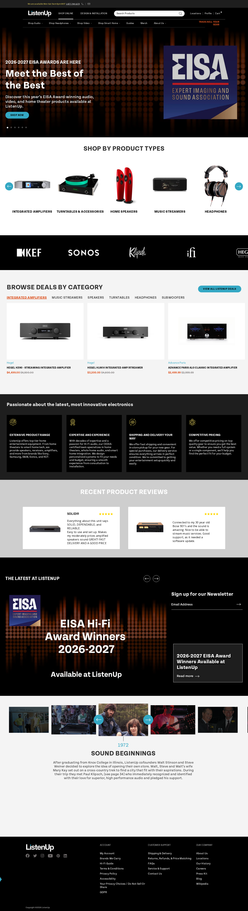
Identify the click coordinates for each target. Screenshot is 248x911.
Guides (130, 23)
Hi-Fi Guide (106, 863)
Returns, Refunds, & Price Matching (169, 858)
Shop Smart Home (108, 23)
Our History (203, 863)
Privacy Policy (108, 873)
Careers (201, 868)
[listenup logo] (40, 13)
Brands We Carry (110, 858)
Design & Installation (93, 13)
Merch (144, 23)
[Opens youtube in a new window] (51, 855)
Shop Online (65, 13)
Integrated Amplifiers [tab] (27, 298)
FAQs (151, 863)
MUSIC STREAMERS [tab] (67, 298)
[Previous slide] (9, 186)
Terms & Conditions (112, 868)
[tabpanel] (127, 342)
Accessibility (108, 878)
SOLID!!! (73, 514)
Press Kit (201, 873)
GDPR (103, 892)
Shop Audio (34, 23)
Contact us (89, 4)
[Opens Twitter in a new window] (36, 855)
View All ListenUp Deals (219, 289)
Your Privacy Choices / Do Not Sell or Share (122, 885)
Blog (199, 878)
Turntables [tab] (119, 298)
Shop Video (83, 23)
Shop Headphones (59, 23)
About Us (159, 23)
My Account (107, 853)
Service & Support (159, 868)
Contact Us (155, 873)
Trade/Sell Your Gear (209, 23)
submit (239, 605)
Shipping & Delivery (160, 853)
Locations (195, 13)
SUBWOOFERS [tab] (173, 298)
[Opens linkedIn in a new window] (67, 855)
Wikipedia (202, 883)
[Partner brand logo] (42, 253)
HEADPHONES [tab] (146, 298)
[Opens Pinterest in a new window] (59, 855)
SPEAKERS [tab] (96, 298)
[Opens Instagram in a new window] (43, 855)
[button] (7, 127)
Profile (208, 13)
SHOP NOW (17, 115)
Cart (217, 13)
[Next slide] (239, 186)
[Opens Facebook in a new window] (29, 856)
